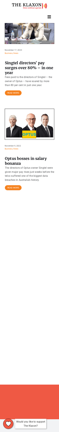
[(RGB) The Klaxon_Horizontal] (29, 4)
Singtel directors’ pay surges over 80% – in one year (29, 67)
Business (9, 53)
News (15, 53)
